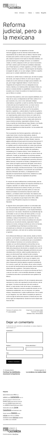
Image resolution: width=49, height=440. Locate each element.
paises (14, 415)
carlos (9, 397)
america (11, 394)
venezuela (14, 419)
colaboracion (10, 399)
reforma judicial (39, 313)
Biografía (43, 13)
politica (17, 415)
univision (10, 419)
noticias (5, 415)
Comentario (9, 330)
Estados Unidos (15, 403)
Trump (4, 419)
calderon (5, 397)
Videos (30, 13)
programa (10, 417)
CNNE (41, 310)
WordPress (15, 434)
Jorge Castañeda (12, 311)
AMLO (15, 394)
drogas (12, 401)
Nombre (8, 345)
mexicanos (9, 413)
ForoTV (20, 403)
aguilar (4, 394)
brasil (18, 394)
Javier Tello (11, 407)
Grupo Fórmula (13, 405)
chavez (20, 397)
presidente (5, 417)
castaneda (14, 397)
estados (10, 403)
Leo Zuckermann (15, 410)
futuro (4, 405)
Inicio (16, 13)
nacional (18, 413)
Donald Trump (7, 401)
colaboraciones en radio (16, 399)
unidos (6, 419)
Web (7, 353)
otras (11, 415)
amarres (8, 394)
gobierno (7, 405)
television (15, 417)
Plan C (33, 313)
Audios (37, 13)
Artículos (21, 13)
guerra (18, 405)
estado (6, 403)
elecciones (15, 401)
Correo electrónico (31, 345)
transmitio (21, 417)
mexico (14, 413)
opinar (9, 415)
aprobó (14, 52)
